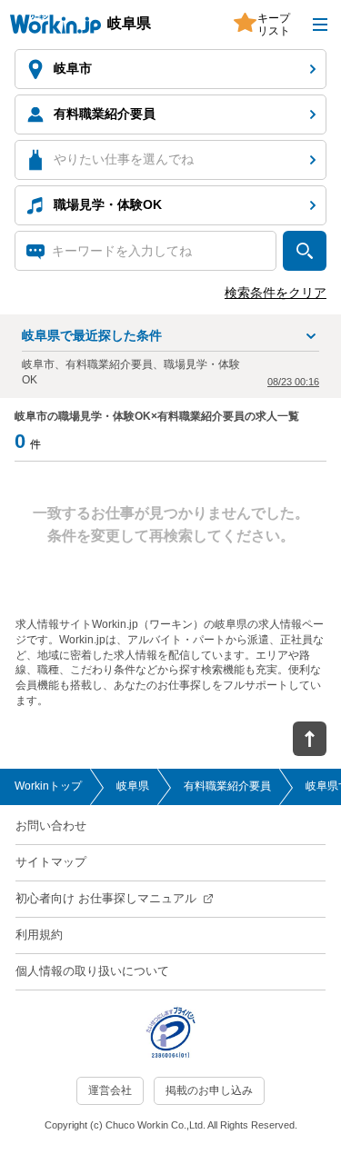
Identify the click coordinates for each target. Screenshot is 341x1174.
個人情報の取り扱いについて (92, 971)
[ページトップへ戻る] (309, 738)
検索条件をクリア (275, 292)
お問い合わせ (50, 825)
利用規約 (39, 934)
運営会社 (110, 1090)
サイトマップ (50, 862)
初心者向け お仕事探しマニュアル (105, 898)
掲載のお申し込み (209, 1090)
